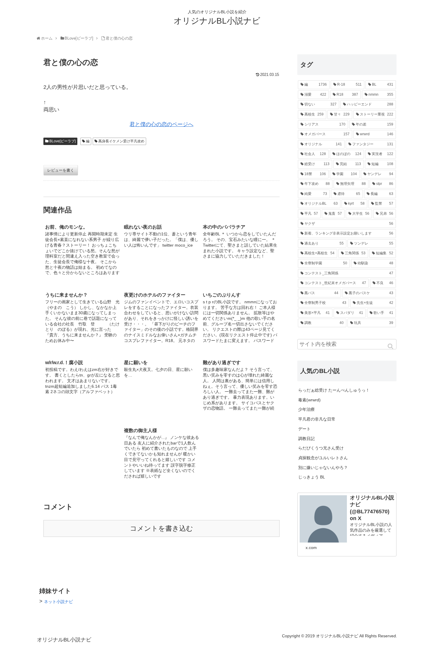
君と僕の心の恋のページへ (161, 124)
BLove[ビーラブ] (62, 141)
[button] (391, 346)
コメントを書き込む (161, 528)
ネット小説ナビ (58, 601)
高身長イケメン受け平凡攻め (121, 141)
